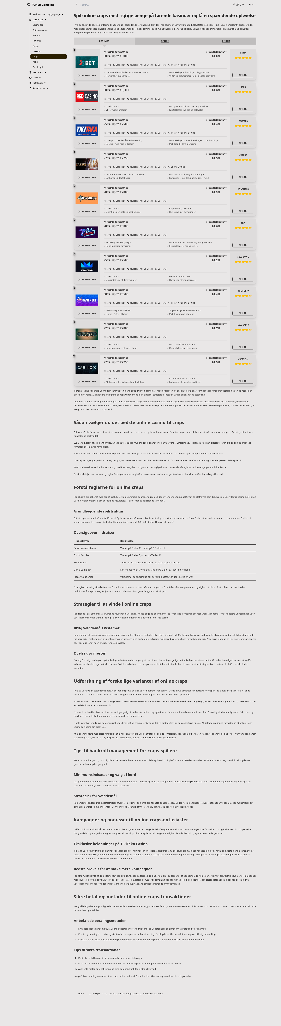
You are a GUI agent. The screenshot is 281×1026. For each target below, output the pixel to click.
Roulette (37, 40)
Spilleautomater (40, 30)
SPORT (165, 41)
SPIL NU (243, 75)
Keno (35, 61)
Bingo (35, 46)
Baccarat (37, 51)
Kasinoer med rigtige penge (46, 14)
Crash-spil (38, 67)
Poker (35, 77)
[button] (251, 4)
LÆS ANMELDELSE (88, 75)
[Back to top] (276, 1021)
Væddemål (38, 72)
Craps (35, 56)
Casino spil (94, 993)
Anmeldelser (39, 88)
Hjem (81, 993)
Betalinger (38, 83)
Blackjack (37, 35)
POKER (226, 41)
